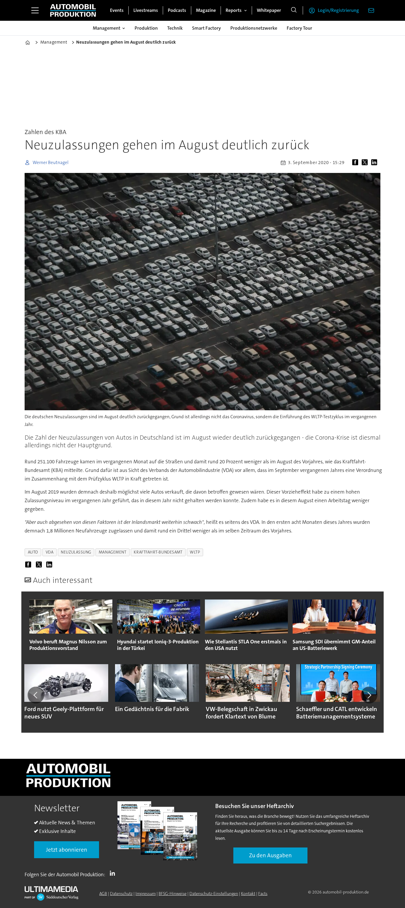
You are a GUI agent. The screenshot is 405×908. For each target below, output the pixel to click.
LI (113, 873)
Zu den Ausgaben (270, 855)
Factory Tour (299, 28)
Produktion (146, 28)
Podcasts (177, 10)
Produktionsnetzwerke (253, 28)
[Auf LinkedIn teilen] (375, 162)
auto (33, 552)
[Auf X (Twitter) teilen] (365, 162)
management (112, 552)
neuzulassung (76, 552)
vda (50, 552)
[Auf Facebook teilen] (356, 162)
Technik (175, 28)
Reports (234, 10)
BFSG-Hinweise (172, 893)
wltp (195, 552)
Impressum (145, 893)
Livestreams (145, 10)
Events (117, 10)
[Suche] (294, 10)
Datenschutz (121, 893)
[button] (36, 695)
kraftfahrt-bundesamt (158, 552)
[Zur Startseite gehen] (73, 10)
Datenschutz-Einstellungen (213, 893)
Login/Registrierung (338, 10)
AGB (103, 893)
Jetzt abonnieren (66, 849)
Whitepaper (269, 10)
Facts (262, 893)
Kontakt (248, 893)
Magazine (206, 10)
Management (106, 28)
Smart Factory (206, 28)
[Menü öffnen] (35, 10)
